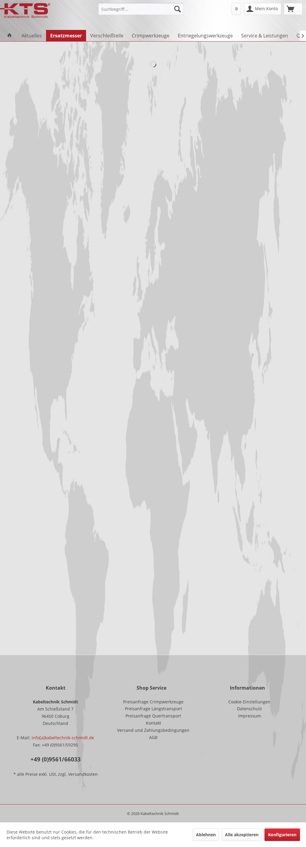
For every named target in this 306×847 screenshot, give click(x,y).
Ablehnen (206, 834)
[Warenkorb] (293, 9)
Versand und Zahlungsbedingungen (153, 730)
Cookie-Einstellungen (249, 702)
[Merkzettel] (236, 9)
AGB (153, 737)
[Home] (9, 35)
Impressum (249, 716)
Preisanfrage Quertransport (153, 716)
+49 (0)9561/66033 (55, 759)
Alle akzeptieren (241, 834)
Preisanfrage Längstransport (153, 708)
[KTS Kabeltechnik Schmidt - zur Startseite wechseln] (25, 10)
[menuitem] (141, 9)
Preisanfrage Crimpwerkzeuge (153, 702)
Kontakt (153, 723)
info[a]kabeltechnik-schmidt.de (63, 737)
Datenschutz (249, 708)
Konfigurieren (282, 834)
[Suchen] (177, 9)
